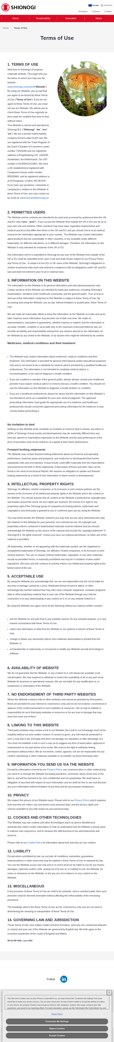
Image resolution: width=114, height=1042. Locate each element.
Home (6, 28)
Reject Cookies (57, 1028)
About (15, 18)
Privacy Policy (82, 800)
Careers (96, 11)
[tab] (15, 18)
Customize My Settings (57, 1021)
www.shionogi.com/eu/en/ (20, 87)
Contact (108, 11)
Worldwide (108, 5)
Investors (83, 11)
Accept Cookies (57, 1035)
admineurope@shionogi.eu (34, 198)
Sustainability (43, 18)
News (99, 18)
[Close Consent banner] (109, 992)
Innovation (70, 18)
